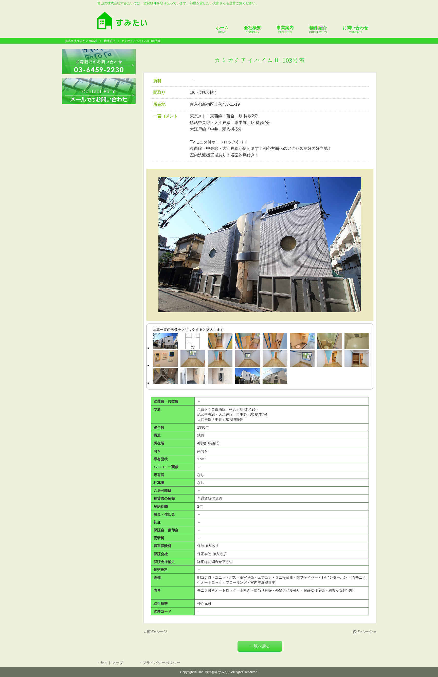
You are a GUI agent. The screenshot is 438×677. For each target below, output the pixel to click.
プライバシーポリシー (161, 663)
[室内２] (220, 359)
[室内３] (247, 359)
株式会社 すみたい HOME (81, 40)
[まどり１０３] (192, 342)
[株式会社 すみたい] (122, 28)
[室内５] (302, 359)
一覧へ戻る (260, 646)
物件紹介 (109, 40)
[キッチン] (302, 342)
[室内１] (192, 359)
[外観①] (165, 342)
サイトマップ (111, 663)
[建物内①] (165, 377)
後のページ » (364, 631)
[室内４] (274, 359)
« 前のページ (155, 631)
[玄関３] (274, 342)
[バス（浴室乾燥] (357, 342)
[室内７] (357, 359)
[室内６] (329, 359)
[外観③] (274, 377)
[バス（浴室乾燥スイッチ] (165, 359)
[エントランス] (192, 377)
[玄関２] (247, 342)
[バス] (329, 342)
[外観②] (247, 377)
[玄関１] (220, 342)
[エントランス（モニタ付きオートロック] (220, 377)
